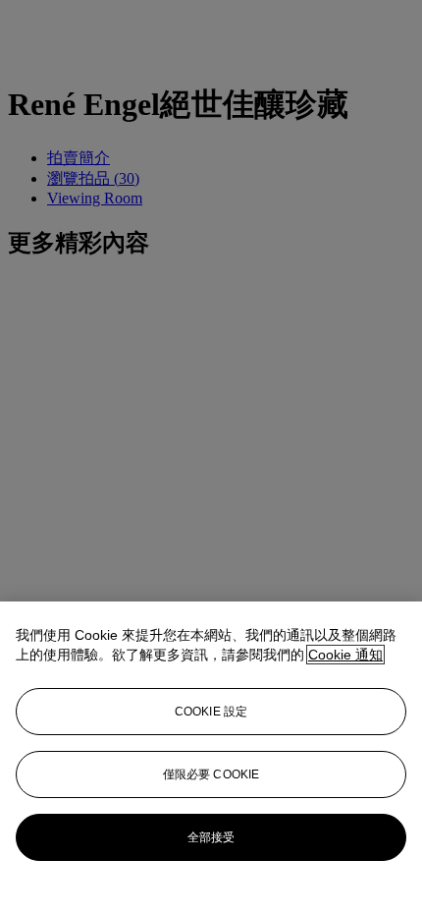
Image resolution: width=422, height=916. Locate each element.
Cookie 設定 (211, 711)
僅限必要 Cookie (211, 774)
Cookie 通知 (345, 654)
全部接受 (211, 837)
